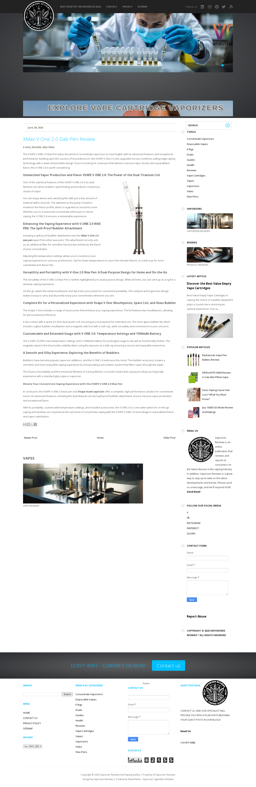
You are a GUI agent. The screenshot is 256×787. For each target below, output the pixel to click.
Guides (191, 159)
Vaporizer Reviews (103, 779)
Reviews (36, 147)
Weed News (134, 779)
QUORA (191, 533)
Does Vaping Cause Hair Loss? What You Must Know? (216, 394)
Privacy (127, 7)
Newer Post (30, 437)
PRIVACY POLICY (32, 723)
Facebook (210, 7)
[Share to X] (32, 424)
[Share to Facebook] (35, 424)
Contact (111, 7)
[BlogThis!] (28, 424)
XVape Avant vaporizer (91, 391)
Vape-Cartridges (196, 175)
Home (100, 437)
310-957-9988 (187, 742)
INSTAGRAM (193, 523)
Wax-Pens (48, 147)
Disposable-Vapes (197, 144)
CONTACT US (30, 718)
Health (190, 165)
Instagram (202, 7)
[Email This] (25, 424)
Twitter (224, 7)
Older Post (169, 437)
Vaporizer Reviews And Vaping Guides (120, 774)
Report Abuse (196, 616)
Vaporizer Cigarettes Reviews (158, 779)
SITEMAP (142, 7)
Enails (190, 154)
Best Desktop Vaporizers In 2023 (80, 7)
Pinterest (217, 7)
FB (188, 517)
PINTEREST (193, 528)
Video (190, 191)
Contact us (168, 665)
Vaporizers (193, 186)
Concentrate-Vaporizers (200, 138)
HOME (26, 712)
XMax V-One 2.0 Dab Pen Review (59, 139)
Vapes (190, 180)
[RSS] (231, 7)
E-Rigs (27, 147)
